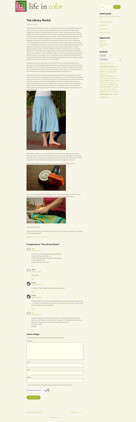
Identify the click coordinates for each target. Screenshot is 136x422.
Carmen (102, 71)
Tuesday (103, 97)
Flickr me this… (75, 412)
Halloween (113, 78)
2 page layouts (103, 63)
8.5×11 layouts (110, 63)
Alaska (115, 66)
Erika (28, 42)
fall (116, 76)
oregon (107, 82)
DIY (107, 74)
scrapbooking (104, 91)
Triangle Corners (104, 25)
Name (29, 362)
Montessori (107, 80)
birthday (101, 69)
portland (117, 86)
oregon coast (112, 82)
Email (28, 369)
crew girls (112, 71)
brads (111, 69)
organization (111, 84)
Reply (32, 266)
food (101, 78)
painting (116, 84)
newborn (112, 80)
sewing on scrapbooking (113, 91)
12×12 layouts (106, 66)
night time (102, 82)
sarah (32, 248)
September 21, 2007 (36, 250)
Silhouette (104, 94)
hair (109, 78)
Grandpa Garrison (35, 237)
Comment (30, 341)
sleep (111, 94)
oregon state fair (103, 84)
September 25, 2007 (36, 314)
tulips (107, 97)
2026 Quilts (102, 40)
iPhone (117, 78)
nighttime (117, 80)
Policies (101, 46)
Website (29, 377)
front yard (105, 78)
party (113, 86)
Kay (32, 312)
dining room (102, 74)
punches (101, 89)
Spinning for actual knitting (34, 412)
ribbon (105, 89)
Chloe (107, 71)
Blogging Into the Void (105, 32)
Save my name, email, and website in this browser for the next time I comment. (50, 385)
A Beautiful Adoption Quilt (106, 21)
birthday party (106, 69)
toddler (115, 94)
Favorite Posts (103, 44)
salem (109, 89)
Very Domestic (44, 237)
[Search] (117, 7)
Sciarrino (113, 89)
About (101, 42)
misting (101, 80)
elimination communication (106, 76)
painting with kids (105, 87)
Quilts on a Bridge (104, 28)
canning (115, 69)
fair (114, 76)
